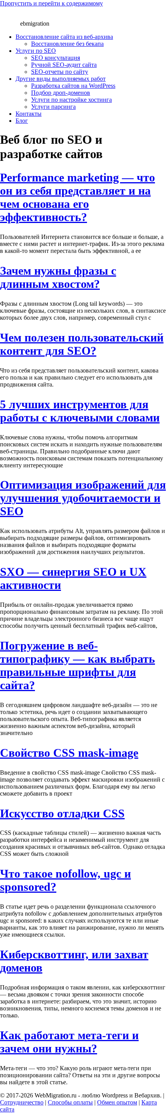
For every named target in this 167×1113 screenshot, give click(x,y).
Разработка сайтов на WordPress (73, 85)
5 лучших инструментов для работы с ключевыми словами (80, 411)
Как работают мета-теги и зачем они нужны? (69, 1042)
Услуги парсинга (53, 106)
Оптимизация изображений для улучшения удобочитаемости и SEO (83, 497)
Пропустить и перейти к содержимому (51, 3)
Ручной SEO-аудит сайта (64, 64)
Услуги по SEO (36, 50)
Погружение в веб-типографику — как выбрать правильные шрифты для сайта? (77, 665)
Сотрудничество (21, 1102)
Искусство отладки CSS (62, 813)
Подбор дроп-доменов (60, 92)
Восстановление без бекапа (67, 43)
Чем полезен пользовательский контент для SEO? (82, 344)
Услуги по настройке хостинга (71, 99)
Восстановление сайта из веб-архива (64, 36)
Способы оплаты (70, 1102)
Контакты (29, 113)
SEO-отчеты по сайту (59, 71)
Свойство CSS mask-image (69, 752)
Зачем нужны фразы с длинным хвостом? (58, 277)
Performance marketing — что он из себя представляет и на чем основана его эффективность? (77, 197)
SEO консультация (55, 57)
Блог (22, 120)
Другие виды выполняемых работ (61, 78)
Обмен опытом (117, 1102)
